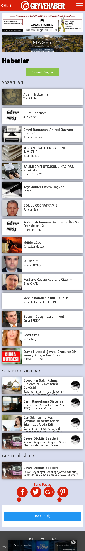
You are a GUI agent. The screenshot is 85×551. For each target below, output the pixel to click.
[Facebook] (31, 540)
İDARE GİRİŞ (42, 516)
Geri (7, 5)
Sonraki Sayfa (42, 72)
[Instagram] (54, 540)
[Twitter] (42, 540)
